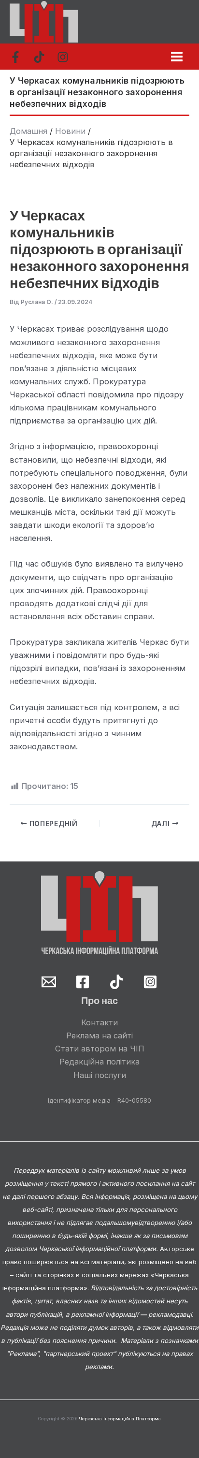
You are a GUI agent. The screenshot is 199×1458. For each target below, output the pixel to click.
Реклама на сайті (99, 1035)
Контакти (99, 1022)
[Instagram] (63, 57)
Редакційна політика (99, 1061)
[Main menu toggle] (176, 56)
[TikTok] (39, 57)
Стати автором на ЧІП (99, 1048)
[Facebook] (15, 57)
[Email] (49, 982)
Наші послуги (99, 1075)
